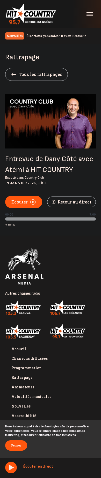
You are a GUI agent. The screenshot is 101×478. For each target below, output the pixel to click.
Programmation (26, 367)
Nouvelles (21, 406)
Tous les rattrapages (40, 74)
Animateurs (22, 387)
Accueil (18, 348)
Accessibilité (23, 415)
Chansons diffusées (29, 358)
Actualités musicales (31, 396)
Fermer (16, 445)
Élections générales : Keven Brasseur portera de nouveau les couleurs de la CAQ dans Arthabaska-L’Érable (59, 36)
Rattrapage (22, 377)
